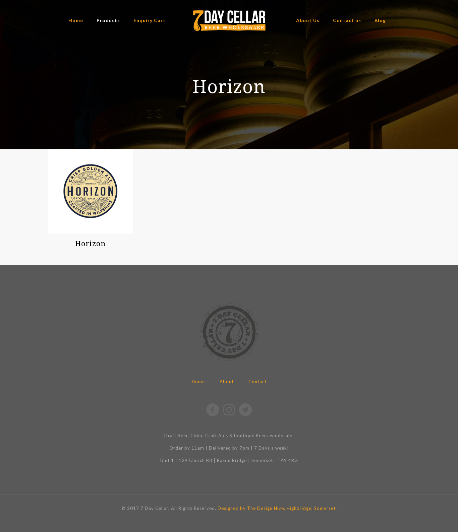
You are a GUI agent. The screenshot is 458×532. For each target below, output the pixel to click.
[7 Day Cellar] (229, 20)
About (227, 381)
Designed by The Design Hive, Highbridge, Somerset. (277, 508)
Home (198, 381)
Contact (257, 381)
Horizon (90, 243)
